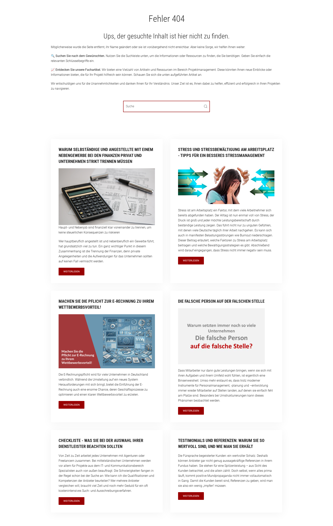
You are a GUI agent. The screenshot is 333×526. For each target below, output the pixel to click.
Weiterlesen (71, 271)
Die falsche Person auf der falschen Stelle (221, 301)
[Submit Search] (205, 106)
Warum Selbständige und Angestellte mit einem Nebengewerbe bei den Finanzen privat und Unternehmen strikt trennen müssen (106, 155)
